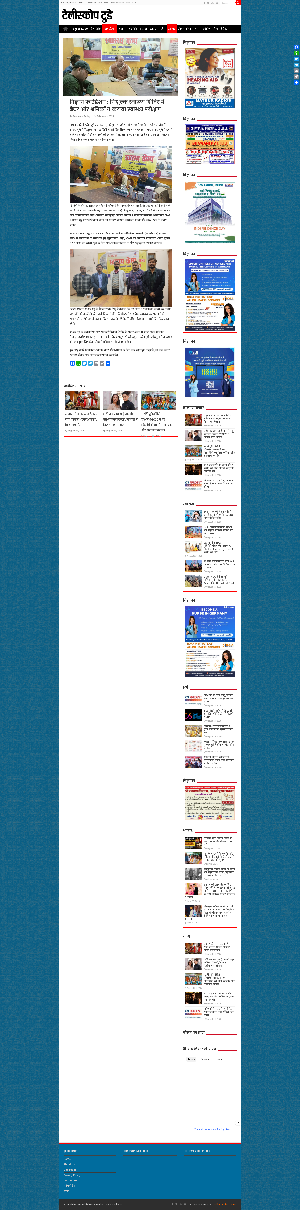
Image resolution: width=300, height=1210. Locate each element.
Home (65, 28)
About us (92, 3)
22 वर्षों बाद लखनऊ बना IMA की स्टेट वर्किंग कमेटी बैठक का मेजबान (219, 564)
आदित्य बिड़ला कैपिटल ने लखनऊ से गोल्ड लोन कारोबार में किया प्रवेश (219, 760)
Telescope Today (81, 116)
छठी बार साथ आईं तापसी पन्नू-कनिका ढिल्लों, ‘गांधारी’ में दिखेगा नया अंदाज (120, 420)
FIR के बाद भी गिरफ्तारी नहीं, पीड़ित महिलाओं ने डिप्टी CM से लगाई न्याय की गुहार (219, 857)
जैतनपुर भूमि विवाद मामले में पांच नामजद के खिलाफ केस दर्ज (218, 841)
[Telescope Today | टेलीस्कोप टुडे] (87, 14)
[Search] (238, 2)
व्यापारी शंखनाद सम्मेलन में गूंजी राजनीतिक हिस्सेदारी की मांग (218, 729)
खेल (163, 29)
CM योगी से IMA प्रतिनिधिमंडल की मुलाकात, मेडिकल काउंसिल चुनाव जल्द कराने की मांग (218, 547)
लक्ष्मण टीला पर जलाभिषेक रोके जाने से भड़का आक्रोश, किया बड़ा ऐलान (81, 420)
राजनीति (133, 29)
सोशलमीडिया (185, 29)
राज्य (121, 29)
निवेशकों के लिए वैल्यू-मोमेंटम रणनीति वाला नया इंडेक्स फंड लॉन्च (219, 483)
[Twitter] (208, 3)
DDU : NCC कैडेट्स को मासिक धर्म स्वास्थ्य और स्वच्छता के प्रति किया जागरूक (219, 580)
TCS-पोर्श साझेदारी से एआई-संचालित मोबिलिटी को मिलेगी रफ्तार (218, 713)
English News (80, 29)
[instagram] (217, 3)
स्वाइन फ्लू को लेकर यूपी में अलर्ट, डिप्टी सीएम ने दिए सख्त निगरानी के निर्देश (219, 515)
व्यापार (153, 29)
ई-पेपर (223, 29)
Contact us (131, 3)
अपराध (143, 29)
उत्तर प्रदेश (109, 29)
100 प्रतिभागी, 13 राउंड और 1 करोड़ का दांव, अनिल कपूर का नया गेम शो (219, 468)
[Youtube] (212, 3)
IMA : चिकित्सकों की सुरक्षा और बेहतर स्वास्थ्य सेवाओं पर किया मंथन (218, 530)
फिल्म (197, 29)
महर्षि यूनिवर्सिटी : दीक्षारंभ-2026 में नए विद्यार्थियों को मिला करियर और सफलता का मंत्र (156, 422)
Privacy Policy (117, 3)
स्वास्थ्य (171, 29)
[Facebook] (204, 3)
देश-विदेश (96, 29)
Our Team (103, 3)
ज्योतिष (207, 29)
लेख (215, 29)
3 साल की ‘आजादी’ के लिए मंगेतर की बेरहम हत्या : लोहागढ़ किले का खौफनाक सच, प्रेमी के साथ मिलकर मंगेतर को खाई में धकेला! (210, 891)
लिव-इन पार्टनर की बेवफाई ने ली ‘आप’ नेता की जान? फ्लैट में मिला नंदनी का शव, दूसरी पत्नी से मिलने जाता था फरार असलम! (209, 912)
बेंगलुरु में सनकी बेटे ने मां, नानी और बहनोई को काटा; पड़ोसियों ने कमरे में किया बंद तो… (219, 872)
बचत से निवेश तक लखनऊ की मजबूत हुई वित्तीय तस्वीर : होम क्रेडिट (219, 744)
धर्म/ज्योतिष (69, 1186)
